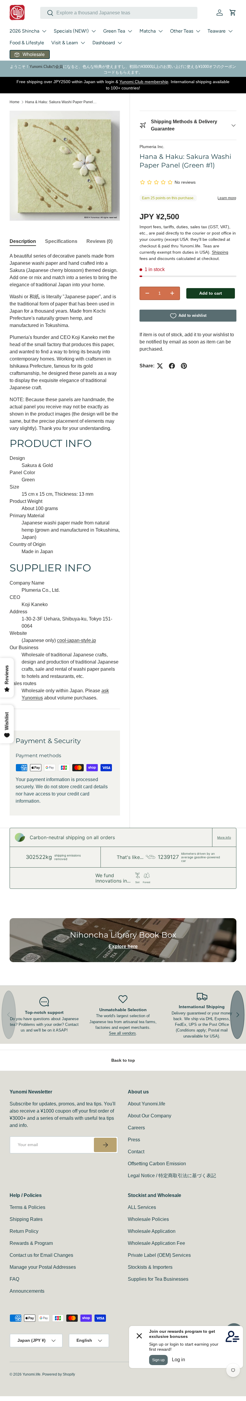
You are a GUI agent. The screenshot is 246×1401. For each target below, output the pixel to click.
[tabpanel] (65, 484)
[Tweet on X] (160, 366)
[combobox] (118, 13)
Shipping (220, 252)
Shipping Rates (26, 1219)
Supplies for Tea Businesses (158, 1279)
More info (224, 837)
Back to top (123, 1060)
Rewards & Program (31, 1243)
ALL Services (142, 1207)
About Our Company (149, 1115)
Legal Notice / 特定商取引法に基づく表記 (172, 1175)
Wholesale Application (152, 1231)
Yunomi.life (31, 1374)
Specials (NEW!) (71, 31)
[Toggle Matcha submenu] (160, 31)
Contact (136, 1151)
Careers (136, 1127)
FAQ (14, 1279)
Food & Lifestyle (27, 42)
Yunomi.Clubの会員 (46, 66)
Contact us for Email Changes (41, 1255)
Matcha (148, 31)
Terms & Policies (27, 1207)
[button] (232, 12)
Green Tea (114, 31)
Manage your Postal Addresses (43, 1267)
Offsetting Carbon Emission (157, 1163)
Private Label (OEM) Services (159, 1255)
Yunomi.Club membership (143, 81)
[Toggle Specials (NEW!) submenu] (93, 31)
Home (15, 102)
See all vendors (122, 1033)
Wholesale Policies (148, 1219)
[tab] (23, 241)
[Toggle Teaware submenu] (230, 31)
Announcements (27, 1291)
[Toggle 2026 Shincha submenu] (44, 31)
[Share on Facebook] (172, 366)
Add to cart (210, 293)
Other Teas (181, 31)
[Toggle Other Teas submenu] (198, 31)
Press (134, 1139)
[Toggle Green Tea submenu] (130, 31)
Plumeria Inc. (152, 146)
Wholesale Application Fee (156, 1243)
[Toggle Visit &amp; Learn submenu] (82, 42)
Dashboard (103, 42)
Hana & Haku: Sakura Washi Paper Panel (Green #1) (61, 102)
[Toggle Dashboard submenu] (119, 42)
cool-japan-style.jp (76, 640)
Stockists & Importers (150, 1267)
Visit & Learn (64, 42)
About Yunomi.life (146, 1103)
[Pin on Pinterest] (184, 366)
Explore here (123, 946)
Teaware (217, 31)
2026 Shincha (24, 31)
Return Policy (24, 1231)
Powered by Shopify (58, 1374)
